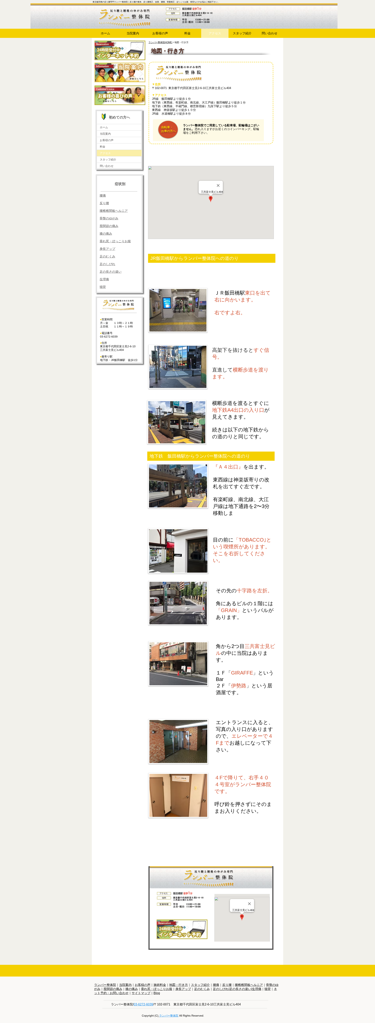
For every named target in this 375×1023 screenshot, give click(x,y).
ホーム (104, 127)
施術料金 (160, 984)
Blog (157, 993)
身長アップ (107, 248)
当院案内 (105, 133)
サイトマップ (141, 993)
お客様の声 (106, 140)
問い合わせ (106, 166)
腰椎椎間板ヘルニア (249, 984)
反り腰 (227, 984)
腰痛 (216, 984)
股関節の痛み (113, 989)
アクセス (105, 153)
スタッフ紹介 (108, 159)
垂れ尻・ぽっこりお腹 (156, 989)
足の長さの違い (110, 271)
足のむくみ (107, 256)
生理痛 (256, 989)
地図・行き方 (178, 984)
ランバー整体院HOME (160, 42)
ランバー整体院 (105, 984)
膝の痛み (131, 989)
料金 (102, 146)
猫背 (267, 989)
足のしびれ (107, 264)
